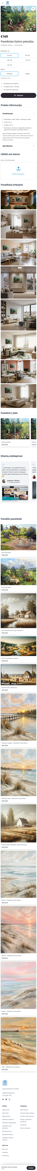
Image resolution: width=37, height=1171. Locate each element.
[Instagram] (6, 1099)
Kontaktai (5, 1152)
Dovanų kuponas (25, 1128)
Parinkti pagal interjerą (27, 1113)
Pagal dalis (5, 1113)
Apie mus (5, 1149)
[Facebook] (3, 1099)
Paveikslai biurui (7, 1131)
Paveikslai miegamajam (9, 1123)
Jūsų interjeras (8, 160)
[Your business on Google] (9, 1099)
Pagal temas (6, 1110)
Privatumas (5, 1155)
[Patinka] (33, 9)
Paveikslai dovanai (7, 1134)
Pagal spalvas (6, 1116)
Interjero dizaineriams (27, 1116)
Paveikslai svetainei (8, 1119)
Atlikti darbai (24, 1110)
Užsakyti (20, 95)
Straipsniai (23, 1125)
